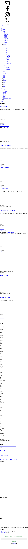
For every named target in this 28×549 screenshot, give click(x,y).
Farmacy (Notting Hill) (4, 167)
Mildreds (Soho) (3, 253)
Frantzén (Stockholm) (4, 455)
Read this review (2, 124)
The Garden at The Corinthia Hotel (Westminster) (9, 459)
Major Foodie (1, 25)
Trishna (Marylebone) (4, 230)
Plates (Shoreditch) (3, 106)
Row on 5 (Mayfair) (3, 450)
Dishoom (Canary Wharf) (5, 126)
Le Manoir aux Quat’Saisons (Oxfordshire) (8, 210)
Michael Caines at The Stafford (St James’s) (8, 446)
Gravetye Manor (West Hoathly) (6, 145)
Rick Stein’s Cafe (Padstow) (5, 297)
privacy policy (14, 543)
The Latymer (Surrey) (4, 188)
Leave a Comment (12, 127)
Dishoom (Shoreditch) (4, 275)
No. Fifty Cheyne (3, 532)
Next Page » (2, 320)
